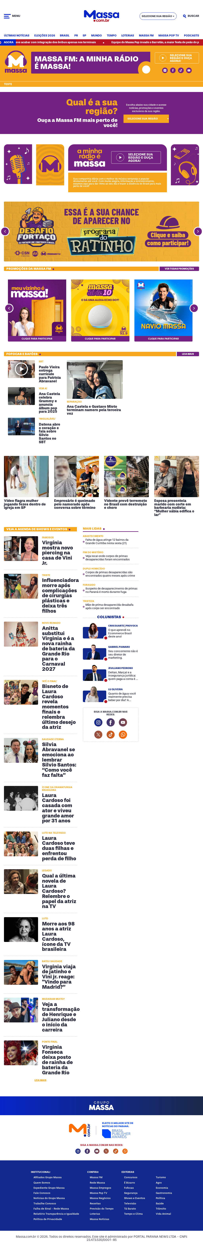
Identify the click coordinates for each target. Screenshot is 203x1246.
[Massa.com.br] (101, 16)
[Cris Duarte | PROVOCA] (94, 631)
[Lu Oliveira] (94, 694)
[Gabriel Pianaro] (94, 652)
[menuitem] (16, 35)
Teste (8, 84)
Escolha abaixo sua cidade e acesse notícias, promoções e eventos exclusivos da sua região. (146, 108)
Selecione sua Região (157, 16)
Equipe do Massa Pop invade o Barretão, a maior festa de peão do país (121, 42)
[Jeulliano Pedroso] (94, 673)
